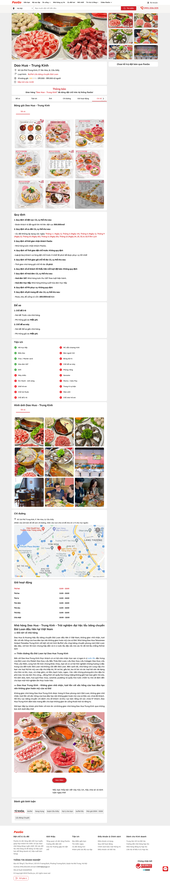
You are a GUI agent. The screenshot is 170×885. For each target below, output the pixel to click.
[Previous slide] (14, 36)
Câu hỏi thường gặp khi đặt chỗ (57, 848)
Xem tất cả (146, 52)
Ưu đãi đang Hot (78, 847)
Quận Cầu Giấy (53, 811)
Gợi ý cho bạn (67, 811)
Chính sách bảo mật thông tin (109, 847)
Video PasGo (106, 2)
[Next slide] (104, 36)
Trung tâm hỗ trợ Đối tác (136, 841)
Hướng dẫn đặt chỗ (53, 844)
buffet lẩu (79, 811)
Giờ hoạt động (83, 98)
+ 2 (89, 194)
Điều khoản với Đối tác (107, 849)
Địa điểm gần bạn (79, 841)
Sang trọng (39, 811)
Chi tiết (99, 98)
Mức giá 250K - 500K (95, 811)
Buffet (29, 811)
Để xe (18, 98)
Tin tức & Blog (91, 2)
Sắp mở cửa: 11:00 (26, 82)
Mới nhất (80, 2)
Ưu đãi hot (71, 2)
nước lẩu (92, 658)
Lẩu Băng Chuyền (22, 818)
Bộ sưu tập (36, 2)
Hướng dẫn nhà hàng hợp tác (137, 844)
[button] (120, 20)
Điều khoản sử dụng (105, 841)
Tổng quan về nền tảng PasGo (58, 841)
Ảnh (50, 98)
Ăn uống (45, 2)
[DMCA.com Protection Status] (142, 870)
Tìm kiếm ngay (78, 844)
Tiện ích (34, 98)
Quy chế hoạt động (105, 844)
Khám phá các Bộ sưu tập (82, 849)
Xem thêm (59, 780)
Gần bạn (27, 2)
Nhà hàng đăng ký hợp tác (136, 847)
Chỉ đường (67, 98)
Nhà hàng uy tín (59, 2)
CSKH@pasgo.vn (43, 867)
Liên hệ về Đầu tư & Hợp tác (137, 849)
